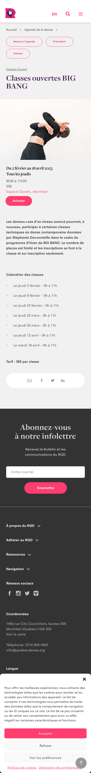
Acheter (19, 201)
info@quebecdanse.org (25, 650)
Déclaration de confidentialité (60, 767)
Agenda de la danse (39, 30)
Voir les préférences (45, 758)
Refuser (46, 745)
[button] (84, 679)
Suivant (18, 53)
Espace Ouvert (16, 69)
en (54, 14)
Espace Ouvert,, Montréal (26, 191)
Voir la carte (16, 634)
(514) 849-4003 (36, 645)
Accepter (45, 733)
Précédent (59, 41)
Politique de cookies (22, 767)
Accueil (11, 30)
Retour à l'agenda (24, 41)
